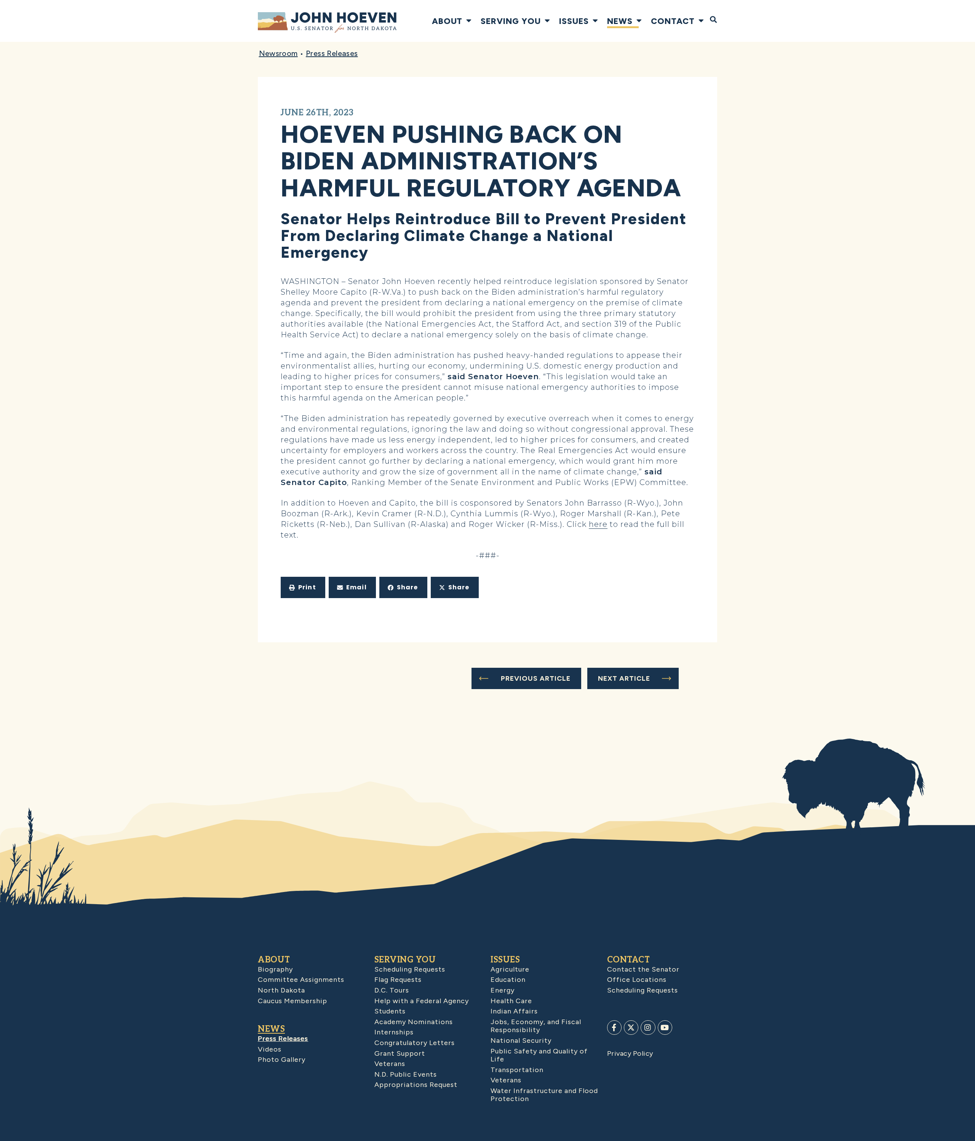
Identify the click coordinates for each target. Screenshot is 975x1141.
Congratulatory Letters (414, 1043)
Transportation (517, 1070)
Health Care (511, 1001)
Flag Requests (398, 979)
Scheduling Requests (409, 969)
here (598, 524)
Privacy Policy (630, 1053)
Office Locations (637, 979)
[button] (303, 587)
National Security (521, 1040)
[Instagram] (648, 1027)
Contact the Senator (643, 969)
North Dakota (281, 990)
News (620, 21)
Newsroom (278, 53)
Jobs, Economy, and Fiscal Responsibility (536, 1026)
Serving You (511, 21)
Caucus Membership (292, 1001)
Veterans (389, 1064)
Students (390, 1011)
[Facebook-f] (614, 1027)
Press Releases (332, 53)
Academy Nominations (413, 1022)
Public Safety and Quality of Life (539, 1055)
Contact (673, 21)
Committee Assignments (301, 979)
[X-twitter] (631, 1027)
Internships (394, 1032)
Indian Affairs (514, 1011)
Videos (269, 1049)
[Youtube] (665, 1027)
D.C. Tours (391, 990)
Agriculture (510, 969)
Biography (275, 969)
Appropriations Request (415, 1084)
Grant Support (399, 1053)
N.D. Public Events (405, 1074)
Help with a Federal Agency (421, 1001)
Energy (503, 990)
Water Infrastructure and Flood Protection (544, 1095)
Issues (574, 21)
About (447, 21)
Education (508, 979)
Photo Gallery (281, 1059)
